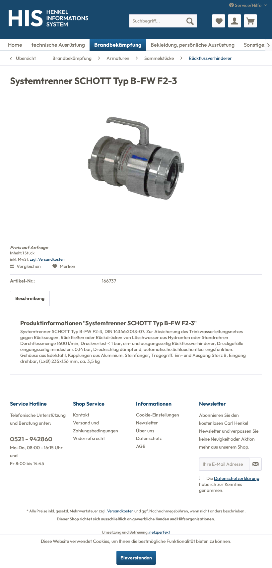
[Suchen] (190, 20)
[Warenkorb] (250, 20)
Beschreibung (29, 298)
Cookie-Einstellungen (157, 415)
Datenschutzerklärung (236, 478)
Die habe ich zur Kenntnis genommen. (229, 484)
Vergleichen (28, 266)
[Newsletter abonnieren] (255, 464)
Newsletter (147, 423)
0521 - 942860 (31, 439)
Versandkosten (120, 510)
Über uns (145, 431)
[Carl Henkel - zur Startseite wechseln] (15, 19)
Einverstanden (136, 558)
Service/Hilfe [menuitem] (248, 5)
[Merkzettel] (218, 20)
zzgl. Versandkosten (47, 259)
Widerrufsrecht (89, 438)
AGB (141, 446)
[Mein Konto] (234, 20)
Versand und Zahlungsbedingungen (95, 427)
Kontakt (81, 415)
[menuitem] (163, 20)
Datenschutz (149, 438)
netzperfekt (159, 532)
